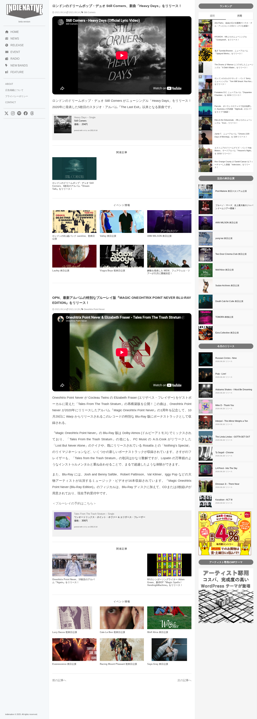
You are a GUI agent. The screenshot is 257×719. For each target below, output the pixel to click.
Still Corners (89, 12)
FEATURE (17, 72)
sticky (85, 130)
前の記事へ (59, 680)
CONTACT (10, 102)
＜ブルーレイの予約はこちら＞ (74, 503)
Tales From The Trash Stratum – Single (94, 513)
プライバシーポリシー (16, 96)
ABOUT (9, 84)
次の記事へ (184, 680)
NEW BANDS (19, 65)
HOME (14, 31)
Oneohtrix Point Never (94, 309)
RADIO (14, 58)
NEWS (14, 38)
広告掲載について (14, 90)
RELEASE (17, 45)
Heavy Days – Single (84, 117)
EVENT (15, 52)
